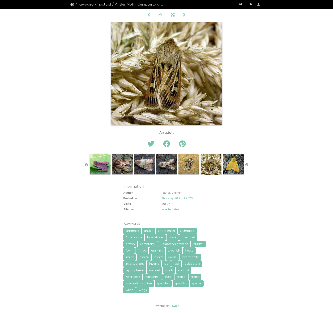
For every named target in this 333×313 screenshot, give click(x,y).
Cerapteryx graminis (174, 244)
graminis (157, 250)
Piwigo (174, 305)
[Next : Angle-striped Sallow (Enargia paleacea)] (184, 14)
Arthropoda (134, 237)
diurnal (198, 244)
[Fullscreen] (172, 14)
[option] (100, 164)
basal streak (155, 237)
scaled (181, 277)
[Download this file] (259, 4)
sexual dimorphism (139, 283)
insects (158, 257)
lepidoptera (192, 263)
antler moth (166, 230)
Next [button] (247, 165)
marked (154, 270)
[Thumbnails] (160, 14)
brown (130, 244)
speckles (181, 283)
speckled (163, 283)
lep (166, 263)
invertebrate (190, 257)
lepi (176, 263)
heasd (189, 250)
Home (72, 4)
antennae (132, 230)
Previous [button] (86, 165)
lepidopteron (135, 270)
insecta (144, 257)
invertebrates (135, 263)
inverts (154, 263)
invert (172, 257)
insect (130, 257)
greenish (174, 250)
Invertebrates (170, 209)
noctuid (104, 4)
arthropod (187, 230)
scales (195, 277)
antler (148, 230)
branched (188, 237)
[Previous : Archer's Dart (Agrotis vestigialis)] (148, 14)
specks (196, 283)
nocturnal (152, 277)
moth (169, 270)
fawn (129, 250)
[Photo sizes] (241, 4)
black (172, 237)
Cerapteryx (147, 244)
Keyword (86, 4)
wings (143, 290)
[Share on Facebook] (168, 144)
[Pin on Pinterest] (182, 144)
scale (168, 277)
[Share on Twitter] (152, 144)
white (129, 290)
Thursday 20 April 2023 (177, 198)
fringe (142, 250)
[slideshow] (251, 4)
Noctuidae (133, 277)
